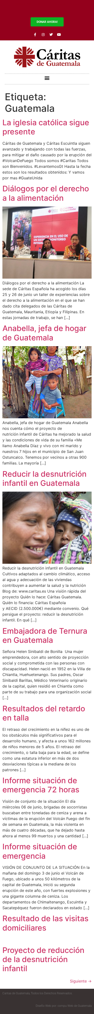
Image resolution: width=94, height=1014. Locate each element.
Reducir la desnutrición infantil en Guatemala (44, 478)
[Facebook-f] (35, 34)
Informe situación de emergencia (39, 851)
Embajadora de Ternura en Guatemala (44, 635)
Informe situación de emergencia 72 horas (40, 785)
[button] (47, 78)
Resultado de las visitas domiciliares (45, 923)
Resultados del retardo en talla (43, 713)
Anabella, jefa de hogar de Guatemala (44, 333)
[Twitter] (51, 34)
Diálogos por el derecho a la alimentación (45, 193)
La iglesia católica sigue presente (45, 127)
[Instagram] (43, 34)
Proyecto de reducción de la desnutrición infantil (43, 959)
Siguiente (81, 981)
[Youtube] (59, 34)
